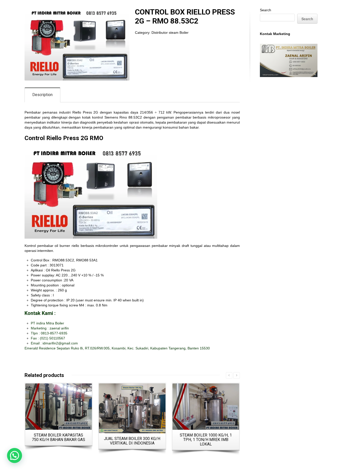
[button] (14, 455)
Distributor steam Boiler (170, 33)
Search (265, 10)
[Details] (58, 406)
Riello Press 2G (85, 112)
